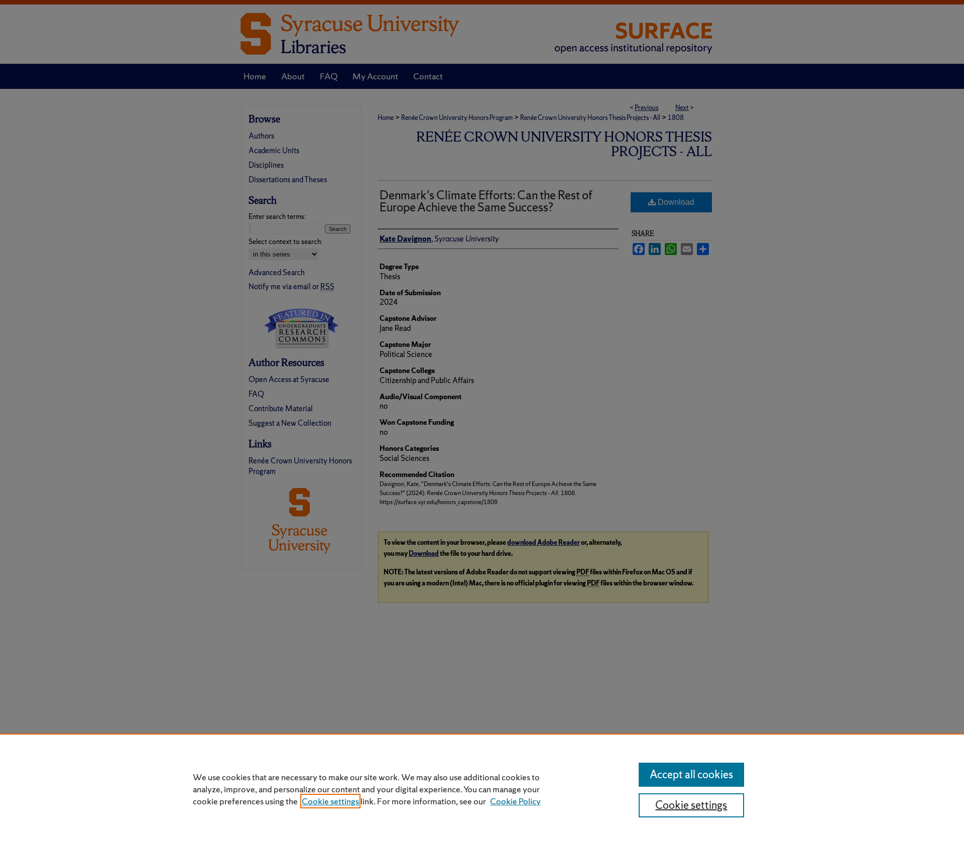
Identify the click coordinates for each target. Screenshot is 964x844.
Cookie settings (330, 801)
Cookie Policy (515, 801)
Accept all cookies (691, 774)
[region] (482, 789)
